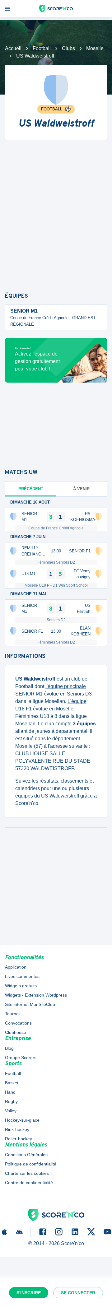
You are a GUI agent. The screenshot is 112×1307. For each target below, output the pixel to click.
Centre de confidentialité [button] (29, 1182)
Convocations (18, 1023)
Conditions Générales (26, 1154)
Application (15, 967)
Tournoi (12, 1013)
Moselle (95, 48)
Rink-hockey (17, 1129)
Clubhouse (15, 1032)
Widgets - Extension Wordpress (36, 995)
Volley (10, 1110)
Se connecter (78, 1292)
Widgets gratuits (21, 985)
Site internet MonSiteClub (30, 1004)
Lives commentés (22, 976)
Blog (9, 1048)
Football (42, 48)
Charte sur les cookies (27, 1173)
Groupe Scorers (20, 1057)
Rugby (11, 1101)
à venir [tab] (81, 488)
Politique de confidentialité (30, 1163)
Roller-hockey (18, 1138)
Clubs (68, 48)
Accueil (13, 48)
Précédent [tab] (30, 488)
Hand (10, 1092)
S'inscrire (28, 1292)
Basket (11, 1082)
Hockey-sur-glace (22, 1120)
